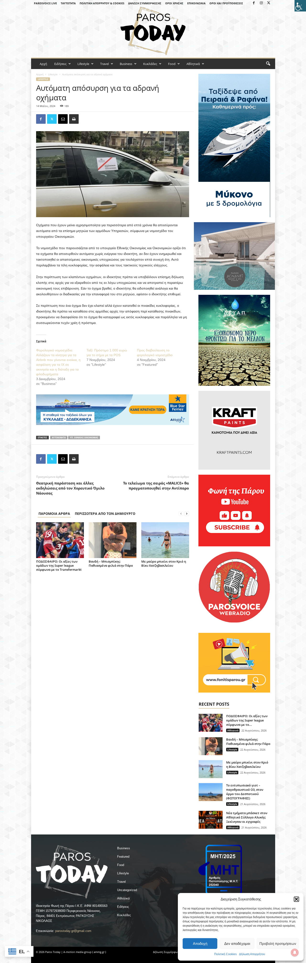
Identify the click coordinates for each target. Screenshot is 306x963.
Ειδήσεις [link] (60, 64)
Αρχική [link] (40, 74)
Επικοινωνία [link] (196, 3)
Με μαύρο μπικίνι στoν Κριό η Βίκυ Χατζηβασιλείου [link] (163, 563)
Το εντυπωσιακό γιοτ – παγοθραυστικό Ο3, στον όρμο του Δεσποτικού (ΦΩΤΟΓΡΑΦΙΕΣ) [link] (244, 791)
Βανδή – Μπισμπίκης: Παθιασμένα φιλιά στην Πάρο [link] (111, 563)
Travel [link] (104, 64)
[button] (296, 899)
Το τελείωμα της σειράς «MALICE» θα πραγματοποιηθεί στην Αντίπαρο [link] (156, 485)
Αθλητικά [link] (193, 64)
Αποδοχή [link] (200, 943)
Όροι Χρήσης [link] (174, 3)
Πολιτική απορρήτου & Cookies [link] (102, 3)
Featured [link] (123, 856)
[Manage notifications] (295, 952)
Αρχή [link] (43, 64)
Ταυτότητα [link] (68, 3)
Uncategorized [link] (127, 890)
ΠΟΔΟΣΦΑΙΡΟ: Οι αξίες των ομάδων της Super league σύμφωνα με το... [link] (247, 720)
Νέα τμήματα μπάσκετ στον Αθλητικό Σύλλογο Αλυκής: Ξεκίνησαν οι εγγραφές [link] (246, 817)
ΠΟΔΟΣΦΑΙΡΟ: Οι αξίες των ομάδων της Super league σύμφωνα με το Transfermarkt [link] (59, 565)
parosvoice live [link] (45, 3)
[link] (300, 5)
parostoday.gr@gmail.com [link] (73, 931)
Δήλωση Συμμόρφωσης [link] (144, 3)
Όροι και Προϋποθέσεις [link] (226, 3)
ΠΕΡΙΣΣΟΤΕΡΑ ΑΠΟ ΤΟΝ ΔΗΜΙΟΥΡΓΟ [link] (105, 513)
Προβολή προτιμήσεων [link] (277, 943)
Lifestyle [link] (83, 64)
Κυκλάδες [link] (150, 64)
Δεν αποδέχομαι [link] (237, 943)
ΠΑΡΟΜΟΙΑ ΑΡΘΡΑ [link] (54, 513)
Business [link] (126, 64)
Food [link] (171, 64)
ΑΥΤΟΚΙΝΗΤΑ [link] (59, 437)
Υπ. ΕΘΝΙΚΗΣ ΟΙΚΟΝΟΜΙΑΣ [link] (84, 437)
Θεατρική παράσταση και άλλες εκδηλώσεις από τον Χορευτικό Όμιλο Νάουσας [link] (70, 488)
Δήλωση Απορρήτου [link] (252, 954)
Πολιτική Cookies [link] (225, 954)
